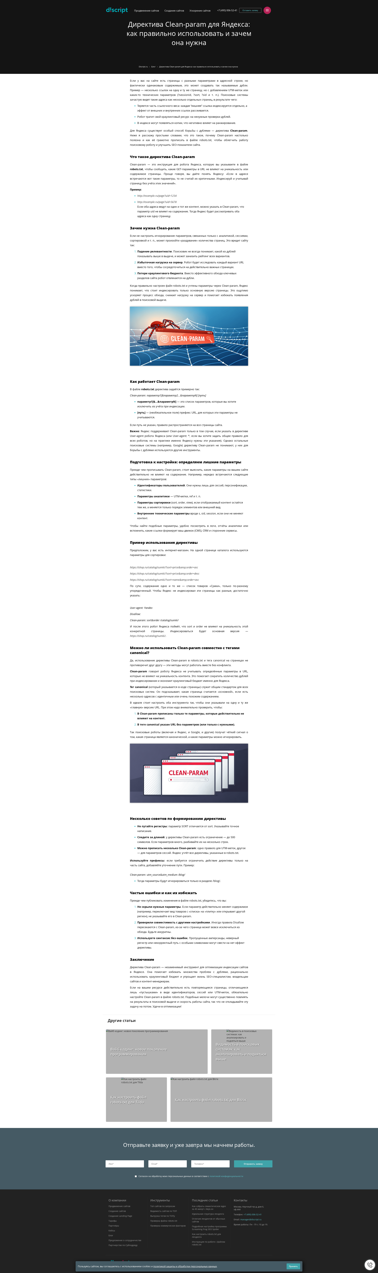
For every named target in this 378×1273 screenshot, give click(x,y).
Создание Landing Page (120, 1216)
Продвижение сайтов (146, 10)
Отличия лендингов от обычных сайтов (208, 1220)
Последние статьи (205, 1200)
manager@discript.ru (250, 1219)
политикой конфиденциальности (226, 1176)
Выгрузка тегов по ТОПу (162, 1216)
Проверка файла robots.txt (163, 1220)
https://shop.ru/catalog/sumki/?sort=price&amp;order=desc (164, 573)
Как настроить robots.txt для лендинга (206, 1235)
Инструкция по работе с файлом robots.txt (208, 1243)
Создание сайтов (174, 10)
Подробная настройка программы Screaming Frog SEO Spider (209, 1228)
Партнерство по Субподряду (123, 1245)
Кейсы (112, 1230)
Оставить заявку (250, 10)
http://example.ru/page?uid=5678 (157, 202)
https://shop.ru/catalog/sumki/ (148, 636)
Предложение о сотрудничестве (125, 1240)
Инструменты (160, 1200)
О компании (117, 1200)
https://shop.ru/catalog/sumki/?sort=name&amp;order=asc (164, 579)
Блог (153, 66)
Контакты (240, 1200)
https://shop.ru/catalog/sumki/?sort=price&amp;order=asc (164, 567)
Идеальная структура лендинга (208, 1213)
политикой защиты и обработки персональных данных (185, 1266)
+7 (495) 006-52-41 (227, 10)
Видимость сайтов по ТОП (163, 1211)
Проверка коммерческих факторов (168, 1225)
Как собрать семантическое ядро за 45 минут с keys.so (209, 1207)
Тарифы (113, 1220)
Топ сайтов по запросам (162, 1206)
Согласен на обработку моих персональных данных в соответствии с (191, 1176)
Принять (293, 1266)
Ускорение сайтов (200, 10)
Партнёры (114, 1225)
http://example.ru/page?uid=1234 (157, 195)
